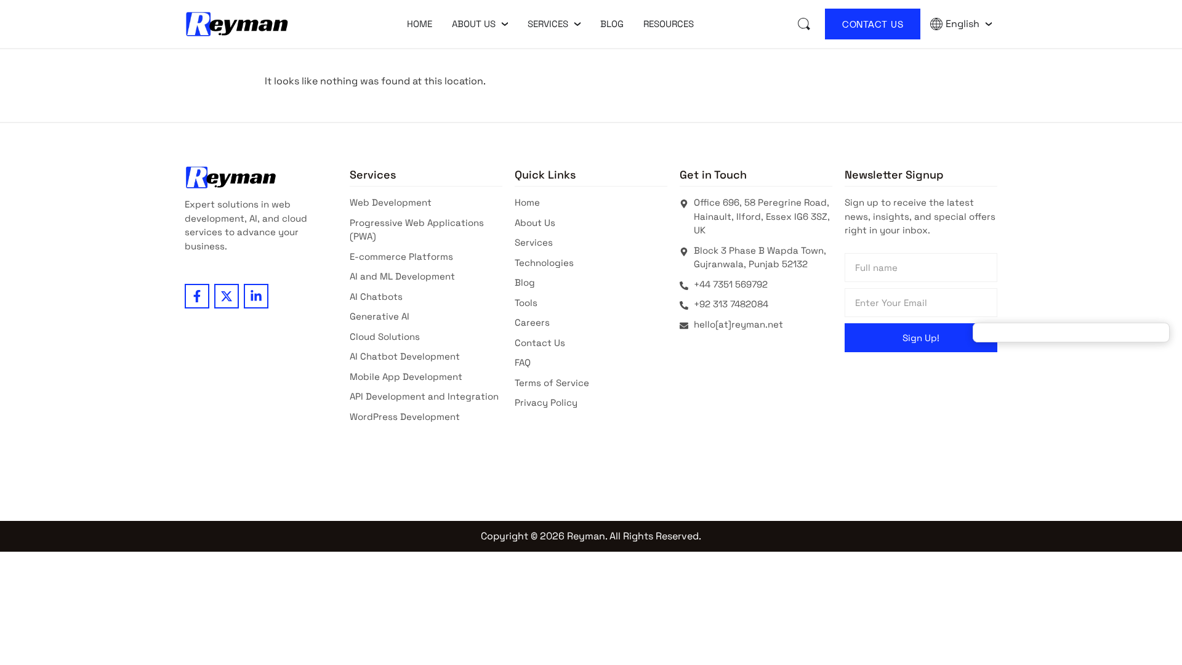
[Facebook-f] (197, 296)
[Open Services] (577, 24)
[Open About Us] (505, 24)
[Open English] (989, 24)
